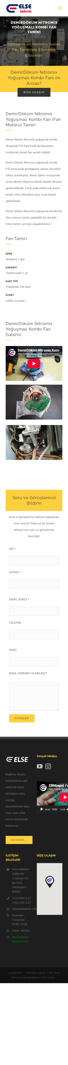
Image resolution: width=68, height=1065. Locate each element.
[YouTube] (39, 766)
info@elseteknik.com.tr (21, 908)
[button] (50, 882)
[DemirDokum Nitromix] (34, 386)
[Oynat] (42, 809)
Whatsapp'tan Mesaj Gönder (20, 939)
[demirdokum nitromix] (34, 426)
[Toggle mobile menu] (60, 8)
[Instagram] (48, 766)
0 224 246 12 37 (21, 898)
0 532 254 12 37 (21, 902)
